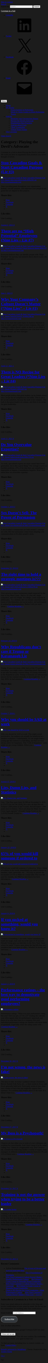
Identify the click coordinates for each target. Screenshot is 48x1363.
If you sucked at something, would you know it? (19, 924)
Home (8, 105)
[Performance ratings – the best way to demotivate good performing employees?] (9, 1009)
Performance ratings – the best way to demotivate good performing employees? (23, 997)
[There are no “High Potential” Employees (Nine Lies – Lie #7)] (24, 250)
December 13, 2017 (9, 1259)
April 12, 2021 (7, 366)
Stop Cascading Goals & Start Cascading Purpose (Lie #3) (22, 167)
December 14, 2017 (9, 1188)
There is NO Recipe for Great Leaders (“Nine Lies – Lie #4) (23, 376)
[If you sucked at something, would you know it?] (20, 934)
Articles (9, 116)
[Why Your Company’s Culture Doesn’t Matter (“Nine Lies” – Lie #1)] (24, 319)
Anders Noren (6, 1352)
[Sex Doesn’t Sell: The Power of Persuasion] (24, 525)
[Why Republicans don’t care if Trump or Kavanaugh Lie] (24, 664)
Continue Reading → (15, 606)
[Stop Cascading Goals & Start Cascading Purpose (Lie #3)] (24, 182)
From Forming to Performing (22, 110)
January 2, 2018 (7, 984)
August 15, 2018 (8, 782)
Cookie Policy (10, 1345)
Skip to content (7, 2)
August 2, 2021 (7, 225)
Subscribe (9, 1319)
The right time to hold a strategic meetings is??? (21, 576)
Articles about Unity (19, 125)
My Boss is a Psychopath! (22, 1133)
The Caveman (11, 132)
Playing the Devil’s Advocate (22, 121)
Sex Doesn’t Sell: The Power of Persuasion (19, 514)
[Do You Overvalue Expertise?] (24, 459)
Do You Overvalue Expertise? (16, 446)
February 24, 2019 (8, 641)
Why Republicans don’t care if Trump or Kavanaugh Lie (21, 651)
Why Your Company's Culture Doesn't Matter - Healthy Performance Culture (24, 1278)
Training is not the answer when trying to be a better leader (23, 1199)
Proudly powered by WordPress (13, 1349)
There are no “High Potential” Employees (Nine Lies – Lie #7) (19, 235)
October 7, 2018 (7, 713)
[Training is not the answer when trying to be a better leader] (8, 1209)
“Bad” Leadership (18, 127)
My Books (10, 108)
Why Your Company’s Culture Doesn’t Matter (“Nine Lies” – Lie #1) (21, 303)
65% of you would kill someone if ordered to (19, 855)
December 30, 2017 (9, 1061)
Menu (4, 101)
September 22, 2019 (9, 568)
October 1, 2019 (7, 507)
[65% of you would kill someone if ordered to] (19, 864)
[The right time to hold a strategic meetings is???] (24, 589)
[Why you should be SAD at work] (15, 730)
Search (3, 4)
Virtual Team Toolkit (19, 130)
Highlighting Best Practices (21, 123)
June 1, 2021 (6, 293)
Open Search (6, 136)
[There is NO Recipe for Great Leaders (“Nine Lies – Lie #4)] (24, 391)
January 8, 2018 (7, 913)
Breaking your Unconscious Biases (24, 119)
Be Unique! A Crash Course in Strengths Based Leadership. (24, 1280)
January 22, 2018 (8, 847)
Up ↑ (3, 1356)
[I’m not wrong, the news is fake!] (14, 1078)
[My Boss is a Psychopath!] (12, 1139)
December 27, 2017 (9, 1127)
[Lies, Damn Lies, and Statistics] (14, 798)
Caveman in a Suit (8, 11)
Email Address (7, 1313)
